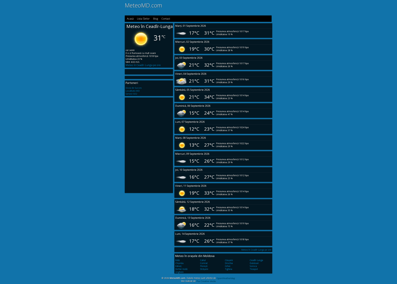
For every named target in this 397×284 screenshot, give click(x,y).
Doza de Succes (134, 87)
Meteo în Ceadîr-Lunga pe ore (143, 65)
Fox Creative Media (206, 280)
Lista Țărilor (143, 18)
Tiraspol (254, 269)
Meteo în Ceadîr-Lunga (149, 26)
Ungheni (179, 271)
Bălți (177, 260)
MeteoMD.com (143, 5)
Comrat (204, 263)
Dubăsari (254, 263)
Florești (203, 266)
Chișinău (179, 263)
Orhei (227, 266)
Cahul (203, 260)
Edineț (178, 266)
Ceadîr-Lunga (256, 260)
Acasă (130, 18)
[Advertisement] (230, 7)
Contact (165, 18)
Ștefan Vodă (181, 269)
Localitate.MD (133, 90)
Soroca (253, 266)
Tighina (228, 269)
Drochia (229, 263)
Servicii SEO (131, 93)
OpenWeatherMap (225, 278)
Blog (155, 18)
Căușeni (229, 260)
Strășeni (204, 269)
